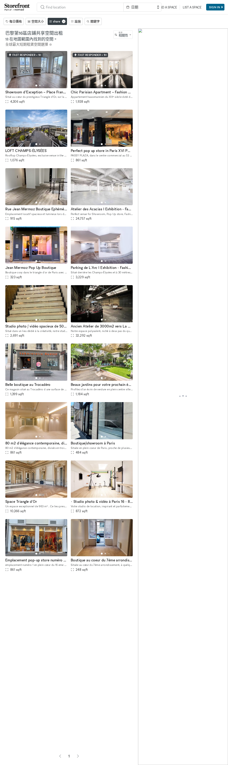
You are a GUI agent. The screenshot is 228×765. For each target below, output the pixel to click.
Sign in (214, 7)
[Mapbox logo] (149, 761)
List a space (192, 7)
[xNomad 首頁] (17, 7)
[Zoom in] (143, 746)
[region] (183, 397)
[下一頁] (77, 756)
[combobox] (80, 7)
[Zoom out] (143, 753)
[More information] (50, 44)
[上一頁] (60, 756)
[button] (36, 85)
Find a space (167, 7)
